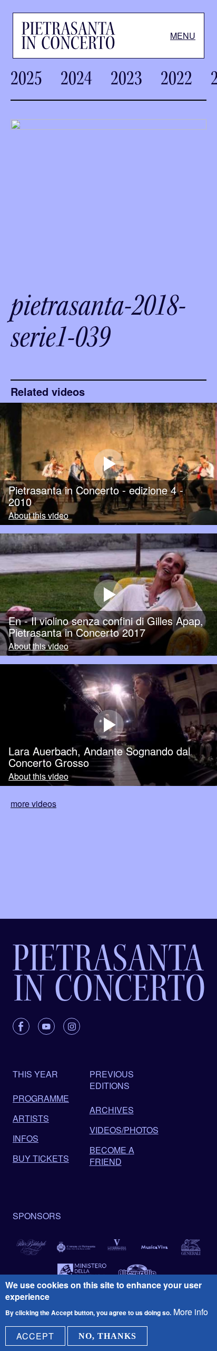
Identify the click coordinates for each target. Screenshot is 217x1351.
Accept (35, 1336)
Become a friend (112, 1156)
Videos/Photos (124, 1130)
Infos (25, 1138)
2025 (26, 78)
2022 (176, 78)
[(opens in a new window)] (108, 464)
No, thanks (107, 1335)
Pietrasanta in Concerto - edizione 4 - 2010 (95, 496)
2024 (76, 78)
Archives (112, 1110)
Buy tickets (41, 1158)
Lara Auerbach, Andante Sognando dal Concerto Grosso (99, 757)
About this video (38, 515)
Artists (31, 1118)
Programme (41, 1098)
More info (190, 1312)
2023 (126, 78)
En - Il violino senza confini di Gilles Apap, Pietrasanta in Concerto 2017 (105, 626)
